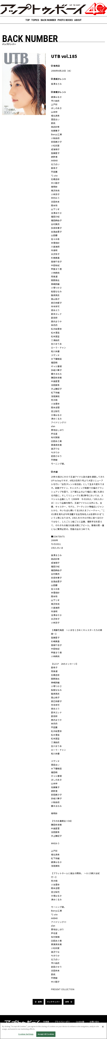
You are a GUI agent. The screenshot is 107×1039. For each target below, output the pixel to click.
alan (53, 426)
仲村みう (55, 197)
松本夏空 (55, 336)
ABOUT (78, 20)
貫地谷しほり (57, 429)
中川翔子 (55, 182)
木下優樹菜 (56, 358)
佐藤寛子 (55, 130)
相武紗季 (55, 126)
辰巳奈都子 (56, 302)
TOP (27, 20)
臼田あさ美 (56, 441)
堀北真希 (55, 115)
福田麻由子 (56, 220)
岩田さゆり (56, 456)
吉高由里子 (56, 231)
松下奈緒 (55, 392)
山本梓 (54, 111)
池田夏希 (55, 385)
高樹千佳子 (56, 261)
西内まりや (56, 321)
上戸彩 (54, 104)
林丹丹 (54, 325)
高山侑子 (55, 299)
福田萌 (54, 362)
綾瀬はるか (56, 96)
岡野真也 (55, 280)
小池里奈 (55, 403)
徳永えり (55, 310)
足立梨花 (55, 411)
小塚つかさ (56, 287)
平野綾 (54, 459)
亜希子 (54, 168)
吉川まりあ (56, 343)
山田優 (54, 235)
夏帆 (53, 123)
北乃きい (55, 164)
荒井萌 (54, 399)
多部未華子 (56, 227)
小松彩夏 (55, 145)
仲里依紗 (55, 242)
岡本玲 (54, 205)
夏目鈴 (54, 317)
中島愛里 (55, 381)
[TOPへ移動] (53, 9)
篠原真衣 (55, 295)
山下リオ (55, 209)
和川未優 (55, 351)
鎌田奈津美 (56, 377)
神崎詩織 (55, 284)
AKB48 (54, 160)
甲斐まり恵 (56, 269)
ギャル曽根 (56, 366)
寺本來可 (55, 306)
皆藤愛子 (55, 153)
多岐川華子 (56, 370)
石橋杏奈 (55, 179)
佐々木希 (55, 239)
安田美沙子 (56, 141)
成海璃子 (55, 149)
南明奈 (54, 186)
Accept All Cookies (46, 1034)
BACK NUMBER (48, 20)
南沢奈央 (55, 190)
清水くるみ (56, 418)
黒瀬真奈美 (56, 444)
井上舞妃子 (56, 388)
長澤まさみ (56, 83)
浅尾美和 (55, 396)
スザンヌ (55, 355)
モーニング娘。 (58, 463)
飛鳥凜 (54, 276)
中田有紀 (55, 265)
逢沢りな (55, 448)
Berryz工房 (56, 134)
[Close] (103, 1027)
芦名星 (54, 433)
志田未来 (55, 201)
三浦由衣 (55, 340)
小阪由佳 (55, 138)
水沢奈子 (55, 254)
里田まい (55, 119)
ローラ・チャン (58, 347)
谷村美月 (55, 224)
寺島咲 (54, 250)
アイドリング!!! (58, 422)
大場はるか (56, 415)
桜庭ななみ (56, 291)
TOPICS (35, 20)
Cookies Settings (25, 1034)
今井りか (55, 452)
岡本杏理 (55, 407)
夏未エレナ (56, 313)
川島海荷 (55, 246)
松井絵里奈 (56, 328)
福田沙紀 (55, 216)
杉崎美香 (55, 257)
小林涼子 (55, 194)
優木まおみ (56, 373)
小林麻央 (55, 272)
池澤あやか (56, 213)
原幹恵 (54, 156)
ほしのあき (56, 108)
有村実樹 (55, 437)
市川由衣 (55, 100)
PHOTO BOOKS (65, 20)
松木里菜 (55, 332)
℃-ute (54, 175)
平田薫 (54, 171)
